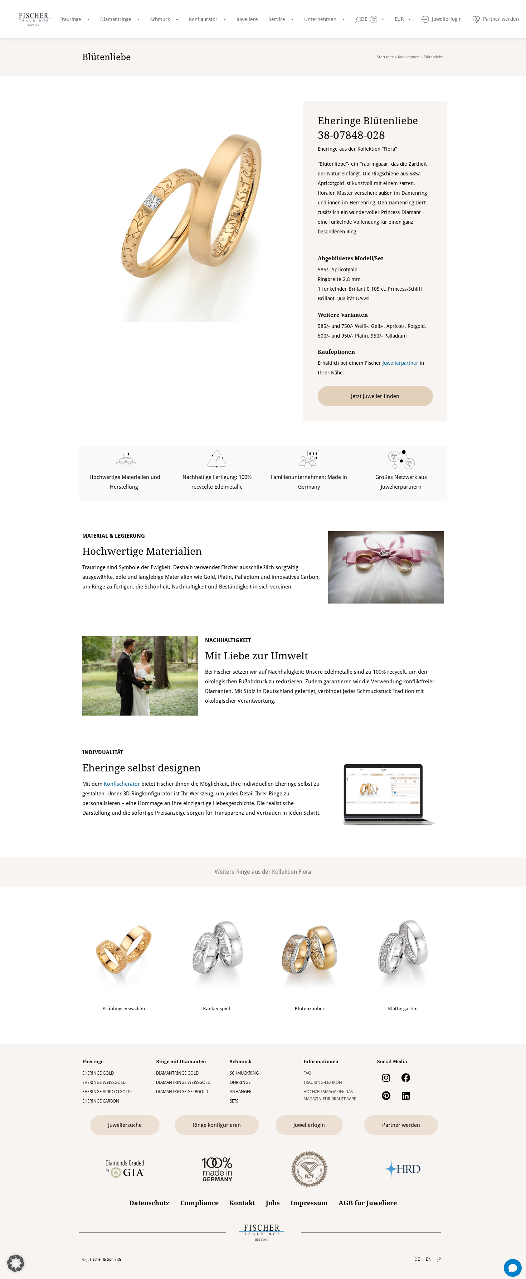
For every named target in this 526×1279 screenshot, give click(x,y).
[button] (15, 1263)
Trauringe (70, 19)
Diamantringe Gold (177, 1073)
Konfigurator (203, 19)
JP (439, 1259)
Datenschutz (149, 1203)
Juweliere (247, 19)
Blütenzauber (309, 1008)
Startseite (385, 57)
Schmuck (160, 19)
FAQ (307, 1073)
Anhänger (241, 1091)
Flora (304, 871)
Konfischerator (122, 784)
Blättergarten (403, 1008)
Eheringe (92, 1061)
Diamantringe (115, 19)
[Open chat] (513, 1268)
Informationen (321, 1061)
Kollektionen (408, 57)
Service (277, 19)
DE (417, 1259)
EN (429, 1259)
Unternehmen (320, 19)
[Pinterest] (386, 1095)
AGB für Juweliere (368, 1203)
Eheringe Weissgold (104, 1082)
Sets (234, 1101)
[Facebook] (406, 1077)
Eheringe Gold (98, 1073)
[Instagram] (386, 1077)
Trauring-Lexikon (322, 1082)
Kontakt (242, 1203)
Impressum (309, 1203)
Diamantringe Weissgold (183, 1082)
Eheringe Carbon (100, 1101)
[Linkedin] (406, 1095)
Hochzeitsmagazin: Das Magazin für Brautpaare (329, 1095)
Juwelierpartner (400, 363)
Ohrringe (240, 1082)
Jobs (273, 1203)
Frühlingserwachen (123, 1008)
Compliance (199, 1203)
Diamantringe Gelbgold (182, 1091)
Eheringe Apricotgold (106, 1091)
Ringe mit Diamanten (181, 1061)
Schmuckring (244, 1073)
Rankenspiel (216, 1008)
